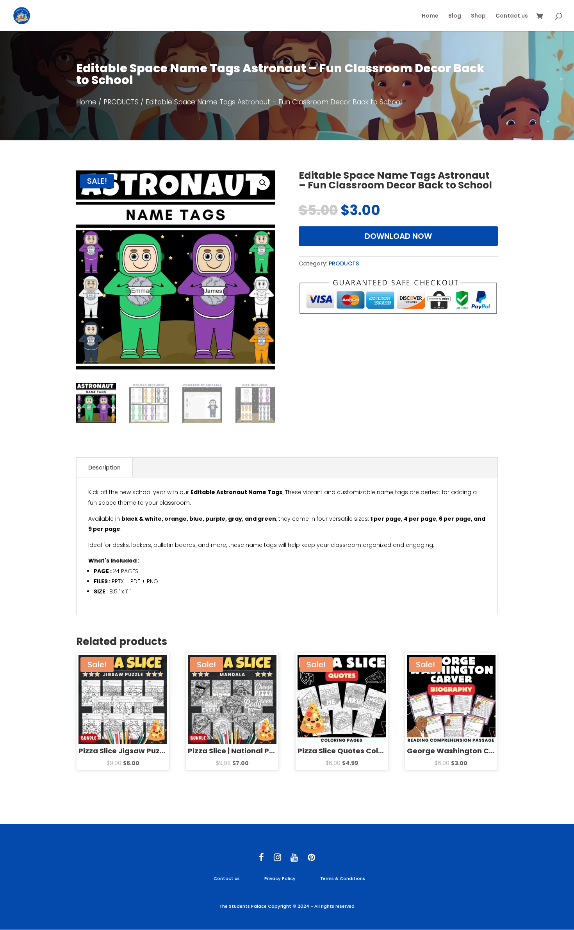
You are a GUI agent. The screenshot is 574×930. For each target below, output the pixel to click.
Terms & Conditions (342, 878)
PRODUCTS (121, 102)
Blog (454, 16)
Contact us (512, 16)
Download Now (398, 236)
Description (104, 467)
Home (430, 16)
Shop (478, 16)
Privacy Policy (280, 878)
